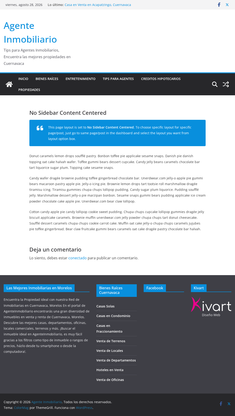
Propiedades (29, 90)
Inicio (23, 79)
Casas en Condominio (113, 316)
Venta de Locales (109, 350)
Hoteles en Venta (109, 370)
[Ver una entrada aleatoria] (225, 84)
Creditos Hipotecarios (161, 79)
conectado (77, 257)
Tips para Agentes (118, 79)
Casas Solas (105, 306)
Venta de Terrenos (110, 341)
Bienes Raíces (47, 79)
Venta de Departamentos (116, 360)
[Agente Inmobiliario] (9, 84)
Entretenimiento (80, 79)
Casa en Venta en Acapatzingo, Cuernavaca (98, 5)
